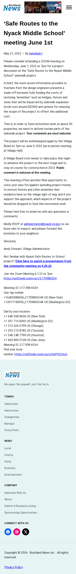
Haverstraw (11, 410)
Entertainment (13, 474)
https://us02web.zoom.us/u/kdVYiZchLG (41, 354)
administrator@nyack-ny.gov (42, 224)
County (8, 455)
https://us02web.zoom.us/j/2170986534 (30, 278)
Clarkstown (11, 404)
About (8, 499)
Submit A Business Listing (20, 506)
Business (9, 468)
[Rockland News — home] (12, 7)
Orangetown (11, 417)
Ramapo (9, 423)
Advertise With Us (15, 492)
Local (7, 448)
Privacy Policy (13, 567)
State (7, 461)
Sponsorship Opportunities (20, 512)
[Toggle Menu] (69, 7)
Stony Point (11, 430)
